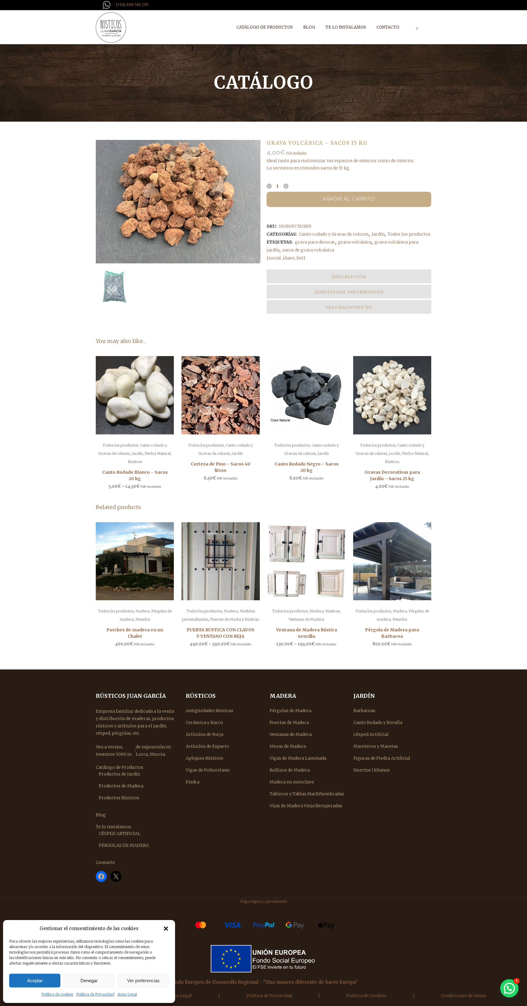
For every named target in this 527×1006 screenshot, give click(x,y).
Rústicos (135, 461)
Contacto (105, 862)
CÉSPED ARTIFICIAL (120, 833)
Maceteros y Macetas (375, 746)
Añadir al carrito (349, 199)
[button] (166, 929)
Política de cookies (57, 994)
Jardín (378, 234)
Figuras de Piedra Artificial (381, 758)
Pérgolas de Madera (290, 710)
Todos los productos (409, 234)
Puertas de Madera (289, 722)
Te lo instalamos (113, 826)
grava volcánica (354, 242)
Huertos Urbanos (371, 770)
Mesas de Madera (288, 746)
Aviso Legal (127, 994)
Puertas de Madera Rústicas (234, 619)
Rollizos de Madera (290, 770)
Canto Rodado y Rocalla (377, 722)
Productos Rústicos (119, 798)
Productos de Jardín (119, 774)
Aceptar (35, 980)
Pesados (142, 619)
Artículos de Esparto (207, 746)
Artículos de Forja (204, 734)
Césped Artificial (371, 734)
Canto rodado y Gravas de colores (334, 234)
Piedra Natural (157, 453)
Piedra (192, 782)
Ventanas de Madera (306, 619)
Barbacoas (364, 710)
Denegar (89, 980)
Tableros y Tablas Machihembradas (307, 794)
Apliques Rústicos (204, 758)
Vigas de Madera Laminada (298, 758)
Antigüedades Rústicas (209, 710)
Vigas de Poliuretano (208, 770)
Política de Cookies (366, 995)
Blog (101, 815)
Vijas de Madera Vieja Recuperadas (306, 805)
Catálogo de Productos (119, 767)
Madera (142, 611)
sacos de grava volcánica (308, 250)
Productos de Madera (121, 786)
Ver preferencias (143, 980)
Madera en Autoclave (292, 782)
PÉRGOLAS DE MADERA (124, 845)
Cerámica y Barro (204, 722)
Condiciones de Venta (463, 995)
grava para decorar (315, 242)
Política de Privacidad (95, 994)
